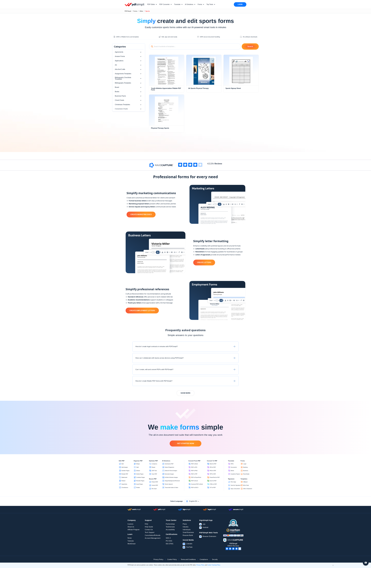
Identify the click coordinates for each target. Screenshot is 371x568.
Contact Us (149, 529)
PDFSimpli (128, 11)
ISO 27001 (169, 544)
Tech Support (149, 532)
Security (215, 559)
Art (116, 65)
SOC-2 (168, 538)
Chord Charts (119, 100)
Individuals (187, 529)
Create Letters (204, 262)
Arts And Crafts (120, 69)
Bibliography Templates (123, 83)
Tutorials (131, 541)
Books (117, 91)
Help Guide (149, 527)
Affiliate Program (133, 529)
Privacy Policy (158, 559)
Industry (185, 527)
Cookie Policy (172, 559)
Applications (119, 61)
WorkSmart (131, 544)
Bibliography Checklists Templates (123, 78)
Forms (135, 11)
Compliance (204, 559)
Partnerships (170, 524)
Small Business (188, 532)
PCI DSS (169, 541)
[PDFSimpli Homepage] (134, 4)
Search (250, 46)
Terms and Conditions (188, 559)
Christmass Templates (122, 104)
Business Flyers (120, 96)
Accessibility (170, 529)
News (130, 538)
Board (117, 87)
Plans (185, 524)
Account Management (152, 538)
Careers (130, 524)
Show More (185, 393)
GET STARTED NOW (185, 443)
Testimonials (170, 527)
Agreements (119, 52)
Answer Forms (120, 56)
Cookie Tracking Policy (213, 565)
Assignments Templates (123, 73)
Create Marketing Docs (141, 214)
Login (240, 4)
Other (141, 11)
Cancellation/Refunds (152, 535)
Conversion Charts (121, 109)
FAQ (146, 524)
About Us (131, 527)
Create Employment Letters (142, 310)
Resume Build (188, 535)
